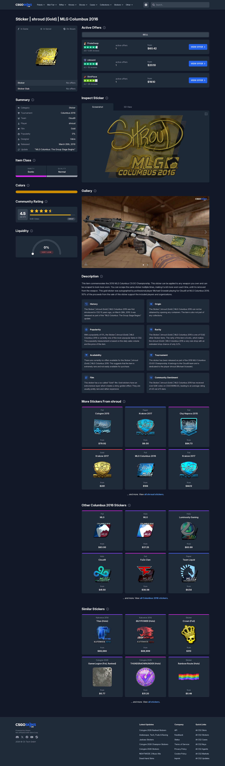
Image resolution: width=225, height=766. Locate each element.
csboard (91, 60)
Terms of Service (181, 744)
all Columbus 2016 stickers (154, 598)
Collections (104, 5)
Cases (92, 5)
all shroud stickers (153, 494)
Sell (145, 35)
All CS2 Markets (202, 754)
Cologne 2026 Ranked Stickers (152, 730)
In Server (47, 29)
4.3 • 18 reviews (90, 67)
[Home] (26, 5)
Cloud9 (72, 118)
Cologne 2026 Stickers (149, 749)
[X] (23, 737)
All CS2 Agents (202, 749)
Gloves (82, 5)
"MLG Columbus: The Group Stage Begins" (55, 149)
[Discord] (18, 737)
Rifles (61, 5)
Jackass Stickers (146, 739)
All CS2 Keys (201, 744)
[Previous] (85, 232)
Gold (73, 128)
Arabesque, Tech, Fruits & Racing (153, 735)
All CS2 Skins (201, 730)
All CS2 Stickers (202, 735)
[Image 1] (143, 264)
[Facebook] (28, 737)
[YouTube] (32, 737)
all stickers (154, 702)
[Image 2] (147, 264)
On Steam (71, 29)
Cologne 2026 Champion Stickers (153, 744)
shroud (72, 123)
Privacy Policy (180, 749)
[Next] (205, 232)
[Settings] (146, 5)
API (175, 730)
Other (128, 5)
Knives (71, 5)
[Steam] (37, 737)
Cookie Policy (180, 754)
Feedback (178, 735)
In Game (24, 29)
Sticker (72, 107)
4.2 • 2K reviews (91, 84)
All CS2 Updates (202, 758)
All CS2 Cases (201, 739)
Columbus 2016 (68, 113)
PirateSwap (93, 43)
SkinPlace (92, 76)
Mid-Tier (51, 5)
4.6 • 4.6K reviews (91, 51)
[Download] (85, 264)
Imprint (177, 758)
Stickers (117, 5)
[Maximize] (206, 114)
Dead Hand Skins (146, 758)
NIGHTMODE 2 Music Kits (150, 754)
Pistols (40, 5)
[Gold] (46, 192)
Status (177, 739)
